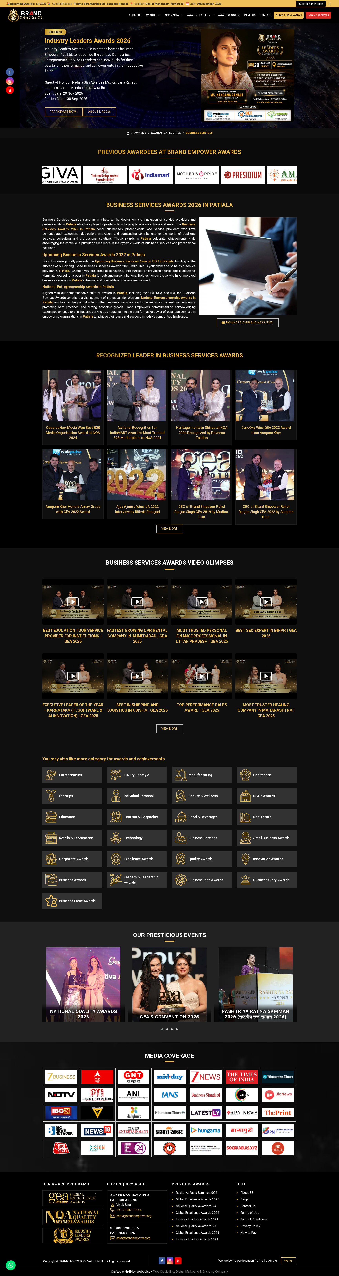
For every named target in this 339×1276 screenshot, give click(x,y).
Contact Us (248, 1206)
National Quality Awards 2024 (196, 1206)
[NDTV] (61, 1095)
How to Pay (248, 1233)
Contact (266, 15)
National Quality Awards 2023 (83, 1014)
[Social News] (242, 1148)
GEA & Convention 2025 (169, 1017)
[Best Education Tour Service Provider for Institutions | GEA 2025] (73, 602)
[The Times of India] (242, 1077)
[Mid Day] (170, 1077)
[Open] (159, 15)
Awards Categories (166, 132)
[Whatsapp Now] (11, 1265)
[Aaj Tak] (61, 1148)
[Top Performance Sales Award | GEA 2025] (201, 676)
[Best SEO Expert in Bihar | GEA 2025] (266, 602)
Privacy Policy (250, 1226)
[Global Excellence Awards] (72, 1198)
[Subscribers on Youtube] (10, 90)
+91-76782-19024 (129, 1210)
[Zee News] (206, 1077)
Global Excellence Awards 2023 (197, 1233)
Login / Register (318, 15)
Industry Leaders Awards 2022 (197, 1239)
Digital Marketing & (189, 1271)
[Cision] (97, 1148)
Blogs (245, 1199)
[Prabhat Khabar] (170, 1130)
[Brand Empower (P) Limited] (25, 15)
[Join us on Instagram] (10, 81)
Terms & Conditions (254, 1219)
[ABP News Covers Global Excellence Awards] (97, 1077)
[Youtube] (178, 1260)
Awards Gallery (198, 15)
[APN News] (242, 1112)
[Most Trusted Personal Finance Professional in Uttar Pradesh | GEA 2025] (201, 602)
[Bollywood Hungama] (206, 1130)
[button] (162, 1029)
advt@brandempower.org (133, 1238)
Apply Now (171, 15)
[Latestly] (206, 1112)
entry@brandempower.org (133, 1216)
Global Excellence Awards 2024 (197, 1213)
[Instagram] (170, 1260)
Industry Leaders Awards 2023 (197, 1219)
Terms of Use (250, 1213)
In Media (250, 15)
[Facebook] (162, 1260)
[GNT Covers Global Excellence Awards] (133, 1077)
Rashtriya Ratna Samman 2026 (196, 1193)
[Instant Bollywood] (170, 1148)
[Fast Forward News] (206, 1148)
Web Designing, (164, 1271)
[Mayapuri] (242, 1130)
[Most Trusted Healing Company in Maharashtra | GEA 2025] (266, 676)
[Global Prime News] (278, 1130)
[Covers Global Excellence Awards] (278, 1077)
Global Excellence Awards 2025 (197, 1199)
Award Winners (229, 15)
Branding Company (215, 1271)
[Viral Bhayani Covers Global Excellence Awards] (97, 1112)
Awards (151, 15)
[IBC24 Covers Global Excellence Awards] (61, 1112)
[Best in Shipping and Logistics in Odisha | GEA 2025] (137, 676)
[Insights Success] (133, 1148)
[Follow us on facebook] (10, 72)
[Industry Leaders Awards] (72, 1235)
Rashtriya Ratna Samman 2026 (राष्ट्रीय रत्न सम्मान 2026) (256, 1014)
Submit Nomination (311, 3)
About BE (135, 15)
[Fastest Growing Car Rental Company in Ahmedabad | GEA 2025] (137, 602)
